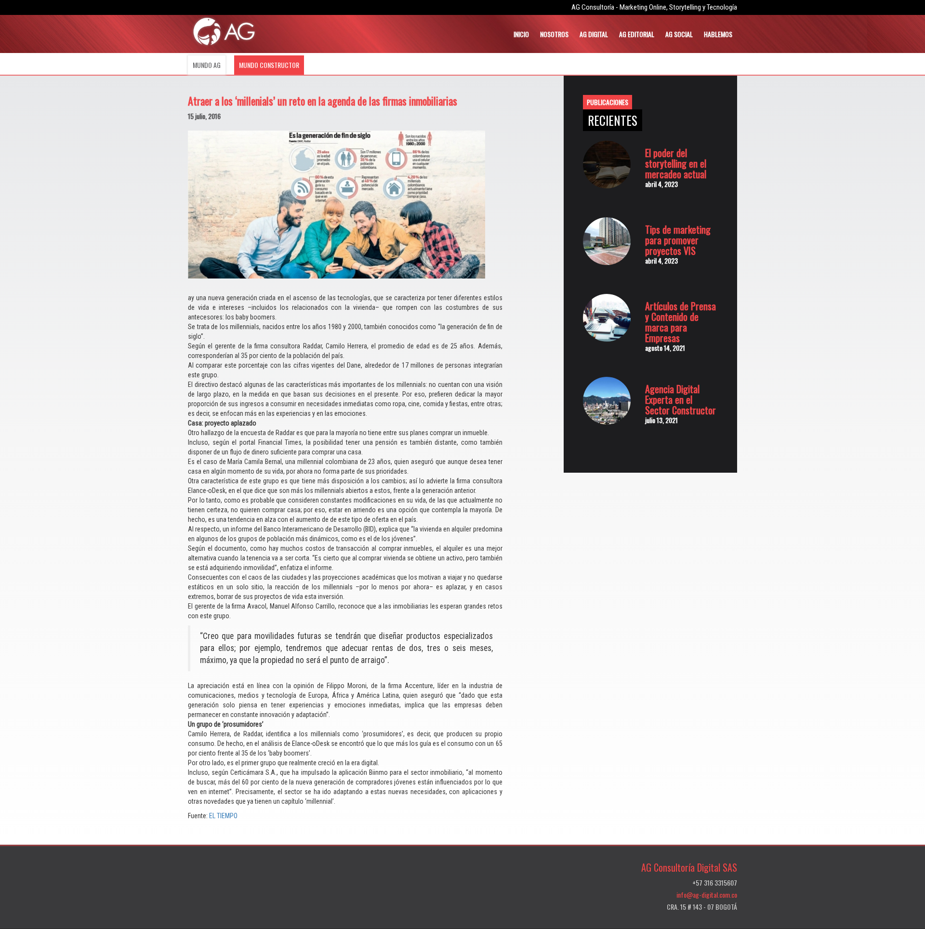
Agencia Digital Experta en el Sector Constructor (680, 399)
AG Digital (594, 34)
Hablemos (718, 34)
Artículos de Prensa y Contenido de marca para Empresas (680, 322)
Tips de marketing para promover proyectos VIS (678, 240)
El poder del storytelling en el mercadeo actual (675, 163)
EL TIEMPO (223, 816)
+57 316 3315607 (714, 882)
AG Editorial (636, 34)
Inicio (521, 34)
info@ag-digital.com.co (706, 894)
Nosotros (554, 34)
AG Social (679, 34)
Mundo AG (207, 65)
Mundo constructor (269, 65)
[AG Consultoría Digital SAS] (224, 31)
